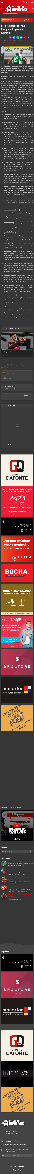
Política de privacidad (10, 1131)
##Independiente (6, 366)
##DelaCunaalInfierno (16, 364)
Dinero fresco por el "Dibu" (16, 862)
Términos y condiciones (11, 1134)
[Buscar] (32, 8)
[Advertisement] (17, 747)
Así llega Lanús (7, 352)
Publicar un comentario (9, 42)
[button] (10, 37)
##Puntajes (26, 366)
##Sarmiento (5, 367)
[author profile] (4, 373)
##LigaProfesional (17, 366)
